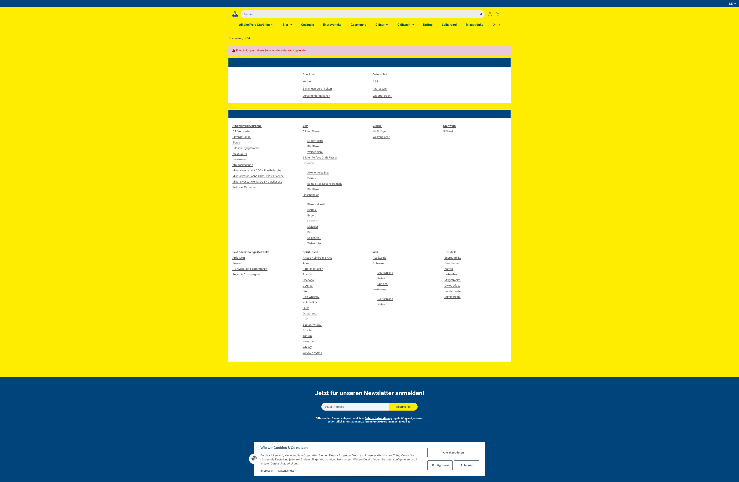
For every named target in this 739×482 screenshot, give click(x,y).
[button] (490, 14)
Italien (381, 278)
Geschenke (452, 263)
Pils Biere (313, 146)
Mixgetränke (452, 280)
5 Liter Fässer (311, 131)
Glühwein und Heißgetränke (249, 268)
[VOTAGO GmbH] (235, 14)
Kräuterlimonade (242, 164)
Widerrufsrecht (382, 95)
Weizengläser (381, 136)
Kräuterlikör (310, 302)
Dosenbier (309, 163)
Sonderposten (453, 291)
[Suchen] (481, 14)
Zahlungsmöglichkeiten (317, 88)
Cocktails (450, 252)
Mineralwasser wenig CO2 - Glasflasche (257, 181)
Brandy (307, 274)
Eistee (236, 142)
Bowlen (237, 263)
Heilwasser (239, 159)
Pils (309, 232)
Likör (306, 307)
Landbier (313, 221)
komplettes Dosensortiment (324, 183)
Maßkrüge (379, 131)
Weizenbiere (315, 151)
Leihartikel (451, 274)
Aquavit (307, 263)
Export (311, 215)
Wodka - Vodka (312, 352)
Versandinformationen (316, 95)
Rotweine (378, 263)
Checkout (309, 74)
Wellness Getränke (244, 187)
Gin (305, 291)
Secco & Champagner (246, 274)
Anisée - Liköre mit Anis (317, 257)
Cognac (308, 285)
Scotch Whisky (312, 324)
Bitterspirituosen (313, 268)
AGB (375, 81)
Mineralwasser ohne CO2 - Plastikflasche (258, 176)
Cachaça (308, 280)
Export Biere (315, 140)
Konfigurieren (441, 465)
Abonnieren (403, 406)
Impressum (380, 88)
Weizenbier (314, 243)
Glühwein (448, 131)
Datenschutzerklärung (378, 418)
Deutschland (385, 272)
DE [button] (731, 3)
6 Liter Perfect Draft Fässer (320, 157)
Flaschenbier (311, 194)
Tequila (307, 335)
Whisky (307, 347)
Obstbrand (309, 313)
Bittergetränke (241, 136)
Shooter (308, 330)
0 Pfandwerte (241, 131)
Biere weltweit (316, 204)
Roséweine (379, 257)
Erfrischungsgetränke (245, 148)
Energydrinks (453, 257)
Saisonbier (313, 237)
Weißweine (379, 289)
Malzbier (312, 226)
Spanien (382, 283)
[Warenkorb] (499, 14)
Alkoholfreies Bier (318, 172)
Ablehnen (467, 465)
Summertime (452, 296)
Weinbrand (309, 341)
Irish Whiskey (311, 296)
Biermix (312, 178)
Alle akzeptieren (453, 452)
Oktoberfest (452, 285)
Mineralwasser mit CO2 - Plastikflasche (256, 170)
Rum (305, 319)
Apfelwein (238, 257)
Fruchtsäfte (239, 153)
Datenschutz (381, 74)
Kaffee (449, 268)
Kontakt (307, 81)
